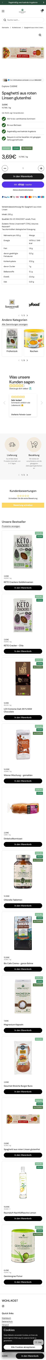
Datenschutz (7, 1321)
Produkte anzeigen (11, 526)
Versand (5, 1325)
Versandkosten (18, 113)
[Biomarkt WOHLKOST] (22, 11)
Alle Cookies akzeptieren (23, 1347)
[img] (24, 385)
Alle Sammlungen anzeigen (15, 324)
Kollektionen (16, 27)
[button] (41, 11)
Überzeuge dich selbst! (18, 388)
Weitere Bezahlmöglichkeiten (23, 190)
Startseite (5, 27)
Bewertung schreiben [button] (23, 505)
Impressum (6, 1318)
